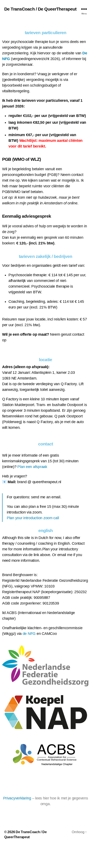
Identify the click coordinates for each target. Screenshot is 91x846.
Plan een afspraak (32, 467)
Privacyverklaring (17, 798)
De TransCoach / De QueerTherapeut (40, 9)
